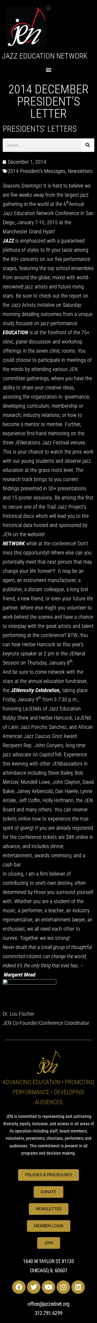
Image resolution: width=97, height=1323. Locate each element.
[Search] (87, 145)
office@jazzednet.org (48, 1304)
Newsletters (80, 171)
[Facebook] (19, 1287)
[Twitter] (33, 1287)
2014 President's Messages (36, 171)
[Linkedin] (78, 1287)
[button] (48, 7)
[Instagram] (63, 1287)
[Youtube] (48, 1287)
